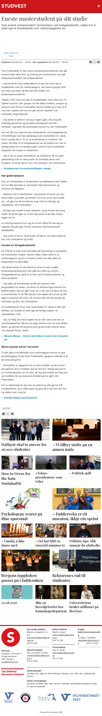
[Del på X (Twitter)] (94, 62)
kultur (6, 408)
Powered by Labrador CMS (51, 712)
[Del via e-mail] (98, 62)
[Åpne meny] (99, 6)
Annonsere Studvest (12, 674)
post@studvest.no (9, 662)
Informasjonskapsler (12, 668)
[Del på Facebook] (90, 62)
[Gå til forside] (13, 6)
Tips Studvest (8, 671)
